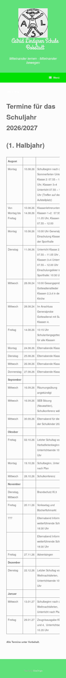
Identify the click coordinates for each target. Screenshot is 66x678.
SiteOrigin (38, 670)
